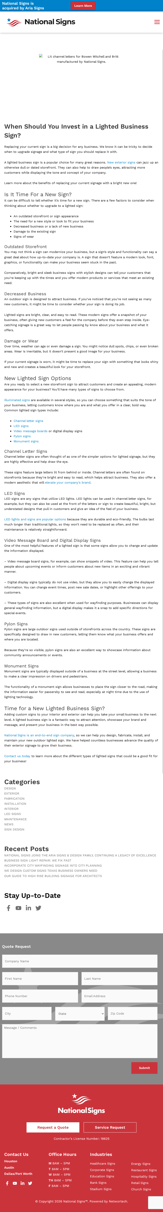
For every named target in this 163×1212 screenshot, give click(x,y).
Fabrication (14, 798)
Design (10, 788)
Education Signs (102, 1176)
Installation (15, 804)
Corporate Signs (102, 1170)
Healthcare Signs (102, 1163)
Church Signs (141, 1189)
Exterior (11, 793)
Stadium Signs (101, 1189)
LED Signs (12, 814)
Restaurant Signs (144, 1170)
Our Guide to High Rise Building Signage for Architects (53, 876)
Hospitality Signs (144, 1176)
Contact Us (16, 1154)
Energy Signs (140, 1164)
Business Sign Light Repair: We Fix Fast (37, 860)
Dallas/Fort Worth (18, 1174)
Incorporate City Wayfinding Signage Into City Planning (53, 865)
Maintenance (15, 819)
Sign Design (14, 829)
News (8, 824)
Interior (11, 809)
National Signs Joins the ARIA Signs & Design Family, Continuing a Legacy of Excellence (80, 855)
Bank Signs (98, 1183)
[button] (157, 22)
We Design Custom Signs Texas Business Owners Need (50, 871)
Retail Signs (140, 1183)
